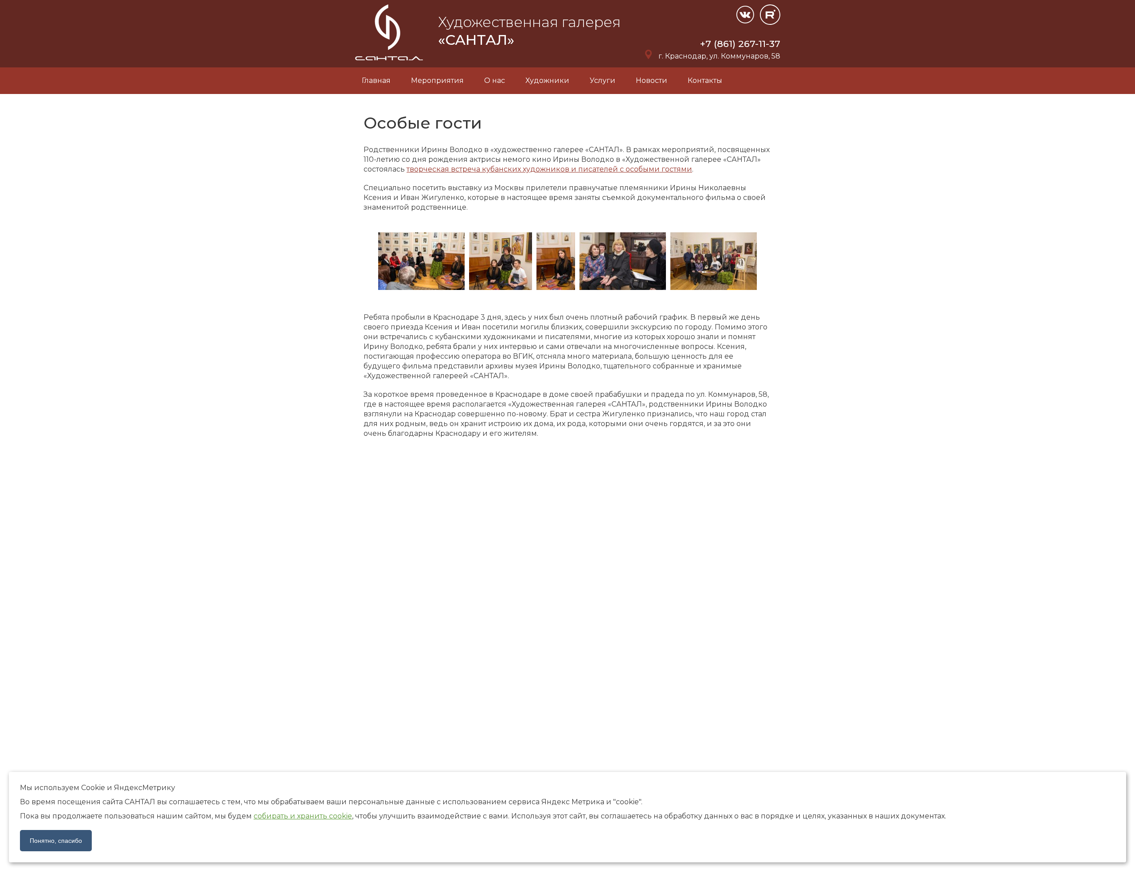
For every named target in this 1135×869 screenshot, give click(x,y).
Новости (651, 80)
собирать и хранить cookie (303, 816)
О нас (494, 80)
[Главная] (390, 62)
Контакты (705, 80)
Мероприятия (437, 80)
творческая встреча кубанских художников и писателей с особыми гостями (549, 169)
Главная (376, 80)
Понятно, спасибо (56, 840)
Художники (547, 80)
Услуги (602, 80)
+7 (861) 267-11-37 (740, 43)
